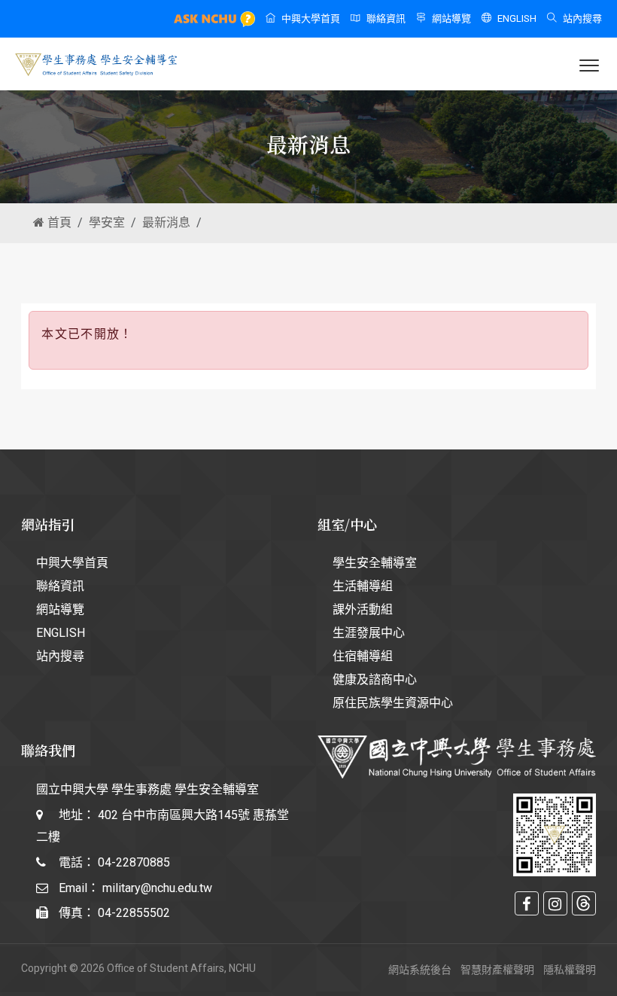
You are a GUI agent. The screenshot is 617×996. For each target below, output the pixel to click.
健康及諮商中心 (375, 679)
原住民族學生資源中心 (393, 703)
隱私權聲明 (569, 970)
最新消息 (166, 222)
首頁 (57, 222)
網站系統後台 (419, 970)
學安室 (107, 222)
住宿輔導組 (363, 656)
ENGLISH (516, 18)
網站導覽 (451, 18)
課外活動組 (363, 609)
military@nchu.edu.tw (157, 888)
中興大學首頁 (310, 18)
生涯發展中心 (369, 633)
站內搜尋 (582, 18)
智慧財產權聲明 (497, 970)
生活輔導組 (363, 586)
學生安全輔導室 (375, 563)
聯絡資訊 (386, 18)
